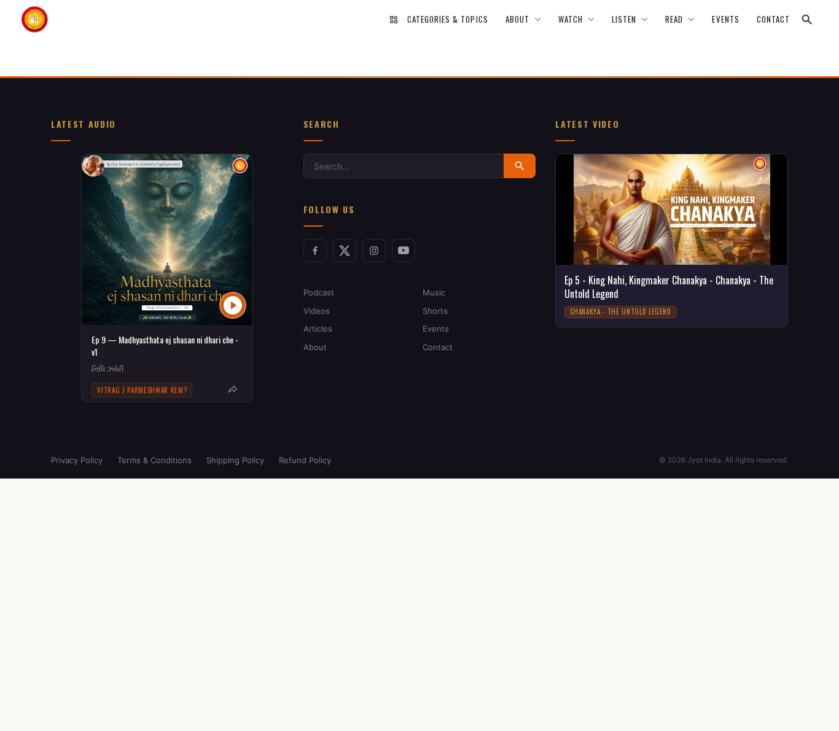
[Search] (807, 19)
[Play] (232, 305)
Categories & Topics (447, 19)
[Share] (233, 389)
